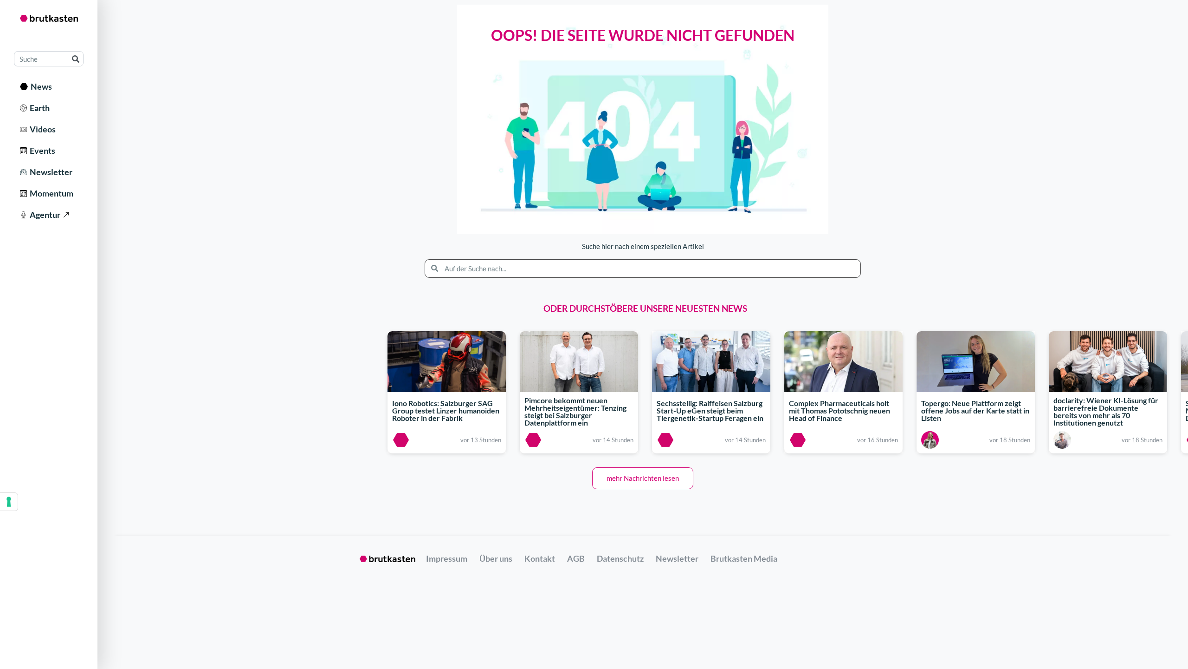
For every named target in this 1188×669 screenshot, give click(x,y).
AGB (576, 558)
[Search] (75, 59)
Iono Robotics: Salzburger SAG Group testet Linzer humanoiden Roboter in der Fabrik (445, 410)
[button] (642, 478)
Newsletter (49, 172)
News (40, 86)
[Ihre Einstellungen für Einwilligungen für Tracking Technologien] (9, 502)
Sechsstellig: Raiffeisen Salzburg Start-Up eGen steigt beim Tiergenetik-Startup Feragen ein (710, 410)
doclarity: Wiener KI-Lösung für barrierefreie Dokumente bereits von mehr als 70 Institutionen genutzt (1105, 411)
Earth (38, 108)
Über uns (495, 558)
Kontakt (539, 558)
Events (41, 150)
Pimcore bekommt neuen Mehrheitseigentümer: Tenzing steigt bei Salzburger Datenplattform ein (575, 411)
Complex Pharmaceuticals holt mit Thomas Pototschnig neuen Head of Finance (839, 410)
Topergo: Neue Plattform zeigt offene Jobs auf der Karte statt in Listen (975, 410)
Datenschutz (620, 558)
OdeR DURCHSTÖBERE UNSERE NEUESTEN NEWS (645, 308)
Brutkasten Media (743, 558)
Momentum (50, 193)
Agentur (43, 215)
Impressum (446, 558)
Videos (41, 129)
